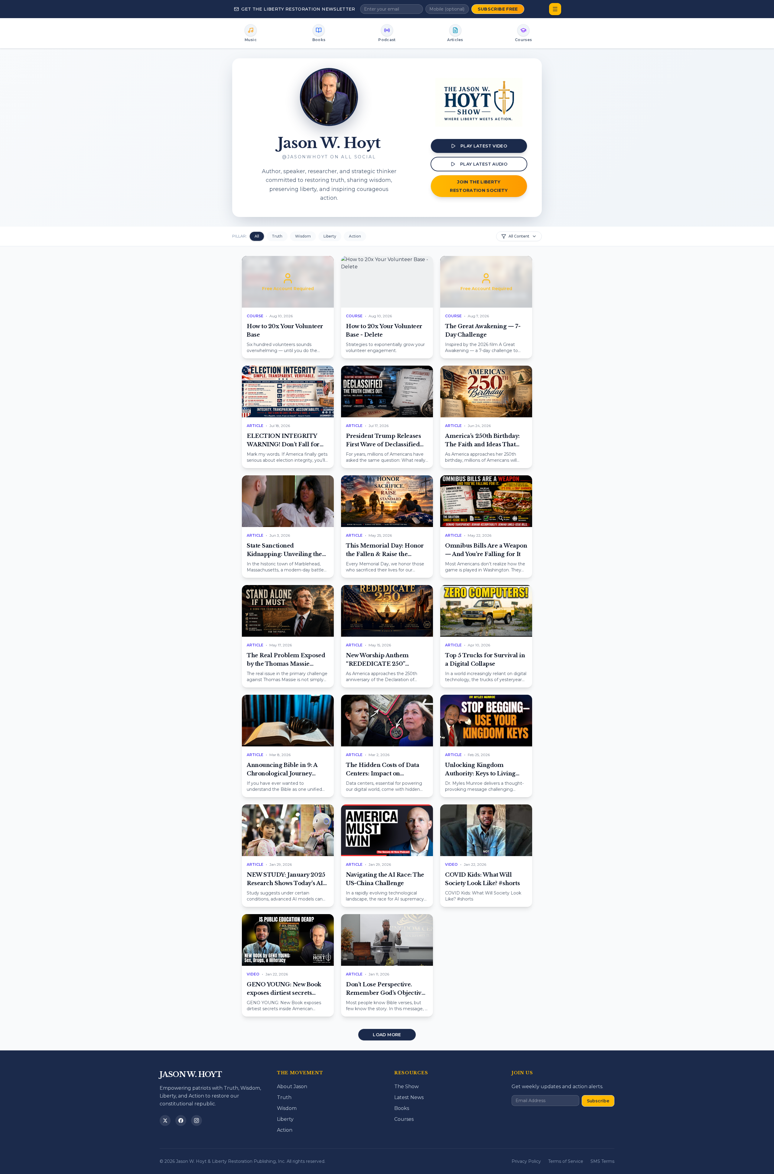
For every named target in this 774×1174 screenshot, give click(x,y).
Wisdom (303, 236)
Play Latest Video (483, 146)
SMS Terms (602, 1161)
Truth (277, 236)
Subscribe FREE (498, 9)
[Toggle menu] (555, 9)
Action (355, 236)
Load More (387, 1034)
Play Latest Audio (483, 164)
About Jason (292, 1086)
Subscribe (598, 1101)
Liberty (330, 236)
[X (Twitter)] (165, 1120)
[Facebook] (180, 1120)
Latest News (409, 1097)
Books (401, 1108)
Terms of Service (565, 1161)
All (257, 236)
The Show (406, 1086)
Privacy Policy (526, 1161)
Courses (404, 1119)
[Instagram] (196, 1120)
